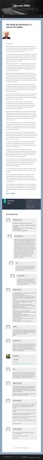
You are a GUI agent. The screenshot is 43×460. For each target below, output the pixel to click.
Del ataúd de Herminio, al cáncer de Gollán (18, 25)
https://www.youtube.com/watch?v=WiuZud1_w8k (22, 363)
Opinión (29, 202)
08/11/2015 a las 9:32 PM (17, 357)
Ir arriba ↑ (38, 457)
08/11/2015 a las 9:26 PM (18, 237)
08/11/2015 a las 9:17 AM (17, 221)
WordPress (25, 456)
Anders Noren (32, 457)
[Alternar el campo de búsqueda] (40, 16)
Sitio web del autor (11, 203)
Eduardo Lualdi (20, 275)
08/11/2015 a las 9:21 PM (17, 341)
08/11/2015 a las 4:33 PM (17, 327)
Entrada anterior (31, 205)
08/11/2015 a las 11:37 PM (22, 276)
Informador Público (21, 5)
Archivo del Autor (8, 203)
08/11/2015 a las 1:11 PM (17, 290)
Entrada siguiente (31, 207)
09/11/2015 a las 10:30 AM (17, 384)
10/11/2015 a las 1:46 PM (17, 401)
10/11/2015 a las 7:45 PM (17, 430)
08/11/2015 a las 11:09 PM (17, 370)
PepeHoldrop (16, 355)
